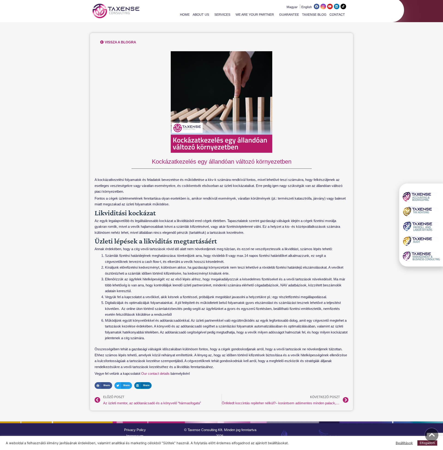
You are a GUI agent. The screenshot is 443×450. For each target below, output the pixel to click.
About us (201, 14)
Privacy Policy (135, 430)
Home (185, 14)
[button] (103, 385)
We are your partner (255, 14)
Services (222, 14)
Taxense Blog (314, 14)
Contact (337, 14)
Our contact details (155, 373)
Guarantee (289, 14)
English (306, 7)
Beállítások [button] (404, 443)
